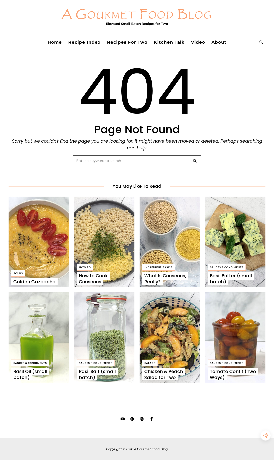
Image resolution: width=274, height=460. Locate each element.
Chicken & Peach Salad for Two (163, 374)
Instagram (142, 419)
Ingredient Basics (158, 267)
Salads (149, 362)
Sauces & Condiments (226, 267)
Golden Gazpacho (34, 282)
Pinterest (132, 419)
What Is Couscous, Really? (165, 279)
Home (55, 42)
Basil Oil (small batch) (30, 374)
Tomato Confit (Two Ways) (233, 374)
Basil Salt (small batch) (97, 374)
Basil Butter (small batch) (231, 279)
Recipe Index (84, 42)
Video (198, 42)
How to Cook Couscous (93, 279)
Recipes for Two (127, 42)
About (218, 42)
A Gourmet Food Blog (137, 15)
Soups (18, 273)
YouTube (122, 419)
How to (85, 267)
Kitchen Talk (169, 42)
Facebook (151, 419)
